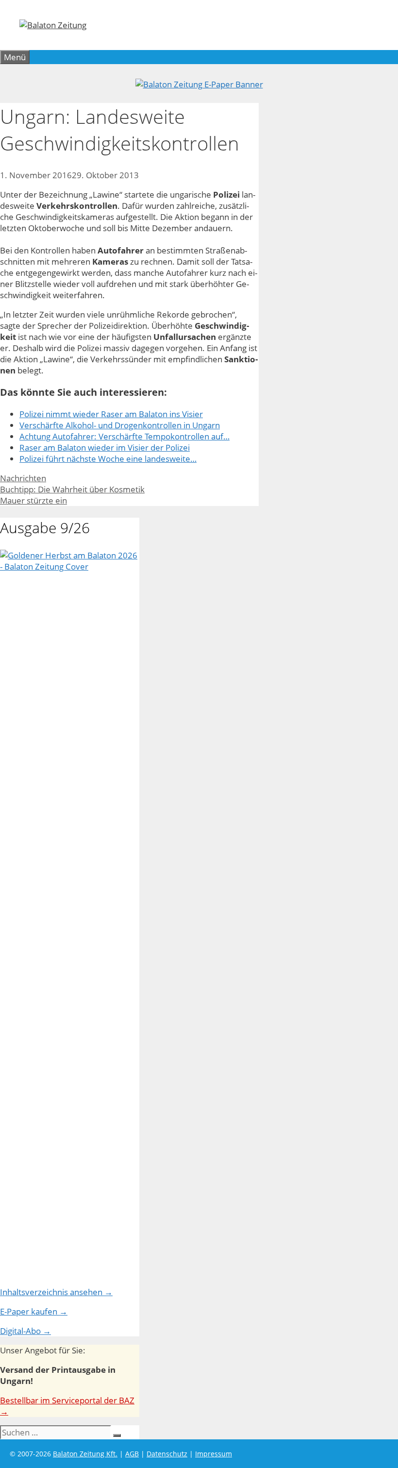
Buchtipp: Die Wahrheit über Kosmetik (72, 489)
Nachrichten (23, 478)
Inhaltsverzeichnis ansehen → (56, 1292)
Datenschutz (167, 1453)
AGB (132, 1453)
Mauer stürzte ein (33, 500)
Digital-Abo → (25, 1330)
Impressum (213, 1453)
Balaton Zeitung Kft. (85, 1453)
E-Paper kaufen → (33, 1311)
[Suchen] (117, 1435)
